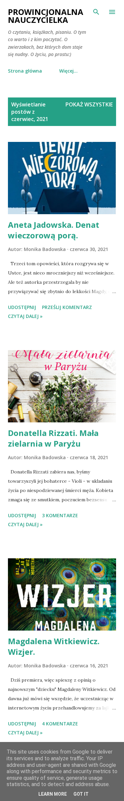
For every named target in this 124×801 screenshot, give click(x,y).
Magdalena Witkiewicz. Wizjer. (54, 646)
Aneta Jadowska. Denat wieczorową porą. (53, 230)
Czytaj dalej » (25, 316)
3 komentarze (60, 515)
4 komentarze (60, 723)
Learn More (52, 794)
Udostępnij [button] (22, 307)
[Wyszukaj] (96, 12)
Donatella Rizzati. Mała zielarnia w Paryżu (53, 438)
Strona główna (25, 71)
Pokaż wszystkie (89, 104)
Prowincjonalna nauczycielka (45, 15)
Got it (81, 794)
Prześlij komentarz (67, 307)
